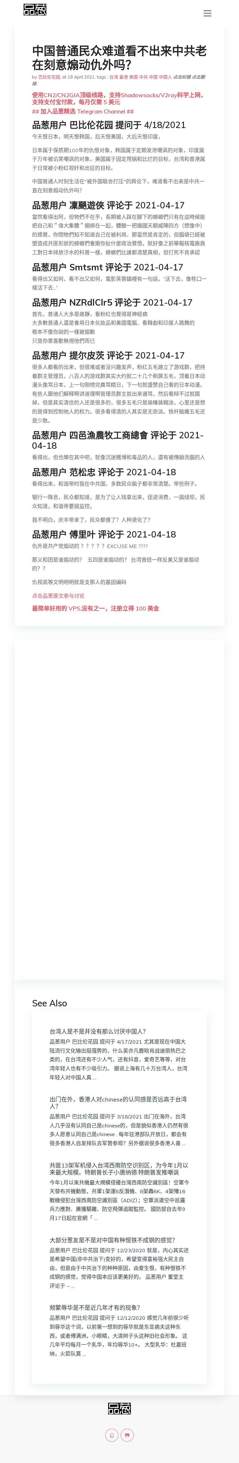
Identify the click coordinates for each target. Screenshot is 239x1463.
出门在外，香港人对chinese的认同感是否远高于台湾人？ (118, 1103)
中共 (143, 77)
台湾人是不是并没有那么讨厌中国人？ (99, 1031)
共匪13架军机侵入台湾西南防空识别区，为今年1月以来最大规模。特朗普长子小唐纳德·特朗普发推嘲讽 (119, 1169)
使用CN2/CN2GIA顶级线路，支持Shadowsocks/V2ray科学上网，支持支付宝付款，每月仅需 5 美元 (119, 98)
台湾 (113, 77)
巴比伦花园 (49, 77)
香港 (123, 77)
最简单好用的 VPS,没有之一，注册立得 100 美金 (95, 608)
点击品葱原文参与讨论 (58, 596)
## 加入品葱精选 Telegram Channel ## (83, 111)
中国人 (165, 77)
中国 (153, 77)
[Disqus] (119, 737)
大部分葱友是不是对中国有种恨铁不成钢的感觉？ (114, 1240)
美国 (133, 77)
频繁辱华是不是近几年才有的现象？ (96, 1307)
